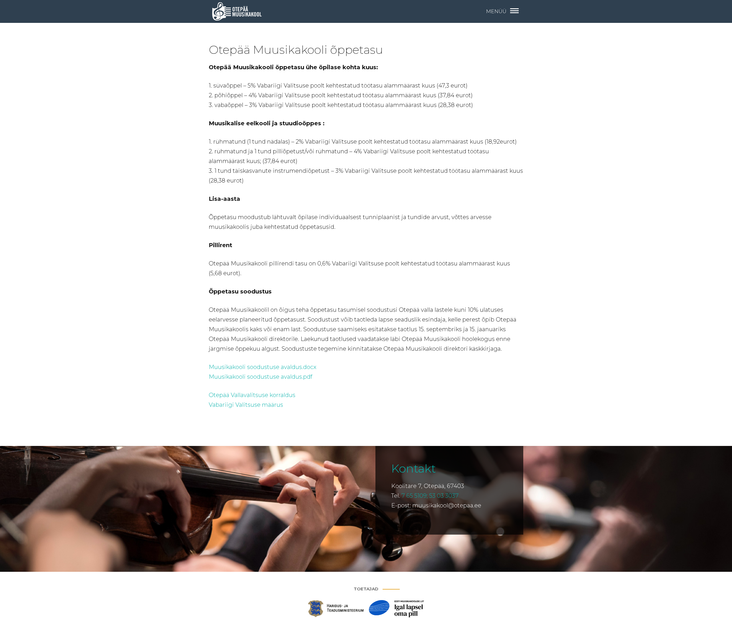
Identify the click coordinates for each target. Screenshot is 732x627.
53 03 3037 (444, 495)
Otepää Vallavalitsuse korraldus (252, 395)
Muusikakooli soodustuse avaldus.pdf (260, 376)
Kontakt (413, 468)
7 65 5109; (414, 495)
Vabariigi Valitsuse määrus (246, 404)
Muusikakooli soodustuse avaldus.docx (262, 367)
